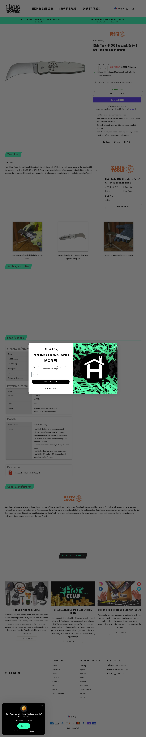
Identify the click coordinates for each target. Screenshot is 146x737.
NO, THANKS (50, 388)
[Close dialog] (114, 345)
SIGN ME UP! (51, 382)
